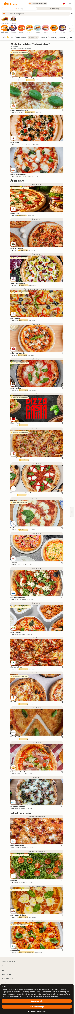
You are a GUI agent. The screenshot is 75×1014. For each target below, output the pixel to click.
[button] (9, 3)
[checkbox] (5, 29)
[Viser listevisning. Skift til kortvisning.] (72, 13)
